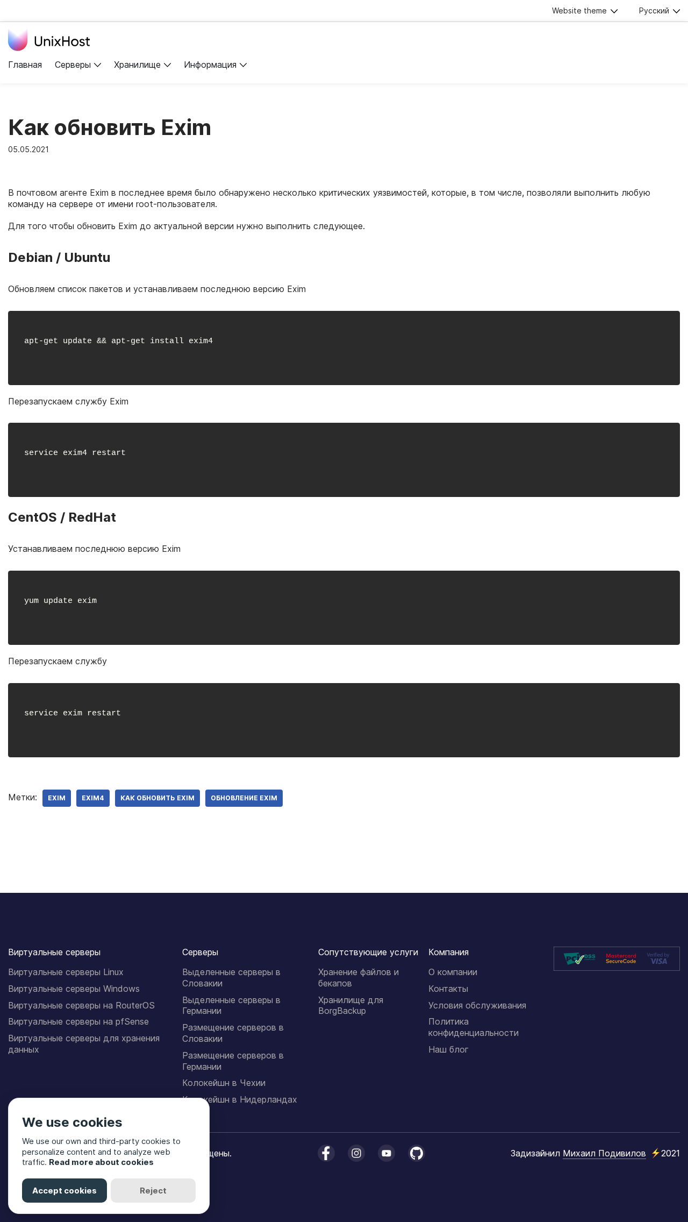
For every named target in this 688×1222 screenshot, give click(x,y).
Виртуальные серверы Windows (74, 988)
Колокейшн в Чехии (224, 1082)
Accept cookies (64, 1190)
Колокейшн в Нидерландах (239, 1099)
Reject (153, 1190)
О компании (452, 972)
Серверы (73, 64)
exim (57, 798)
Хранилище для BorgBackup (350, 1005)
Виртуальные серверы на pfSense (78, 1021)
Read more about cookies (101, 1162)
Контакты (448, 988)
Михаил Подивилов (604, 1153)
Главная (25, 64)
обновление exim (244, 798)
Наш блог (448, 1049)
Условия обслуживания (477, 1005)
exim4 (93, 798)
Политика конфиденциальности (473, 1027)
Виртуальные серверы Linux (66, 972)
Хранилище (137, 64)
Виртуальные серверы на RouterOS (81, 1005)
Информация (210, 64)
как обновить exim (157, 798)
